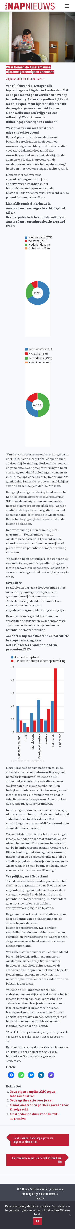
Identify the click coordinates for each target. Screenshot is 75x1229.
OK (37, 1221)
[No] (70, 1215)
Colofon (40, 1198)
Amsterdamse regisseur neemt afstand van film (37, 1160)
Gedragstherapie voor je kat (31, 1100)
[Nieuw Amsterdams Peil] (30, 9)
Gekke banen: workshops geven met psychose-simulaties (34, 1140)
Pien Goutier (37, 79)
